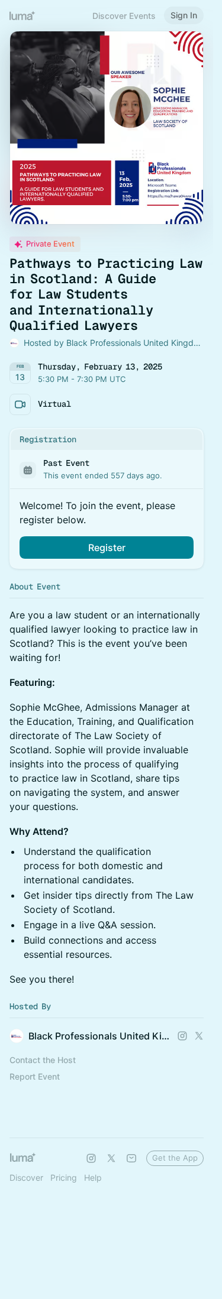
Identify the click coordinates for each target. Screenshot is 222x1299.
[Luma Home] (22, 15)
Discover (26, 1177)
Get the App (175, 1157)
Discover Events (124, 16)
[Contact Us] (131, 1158)
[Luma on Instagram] (91, 1158)
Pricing (63, 1177)
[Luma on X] (111, 1158)
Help (93, 1177)
